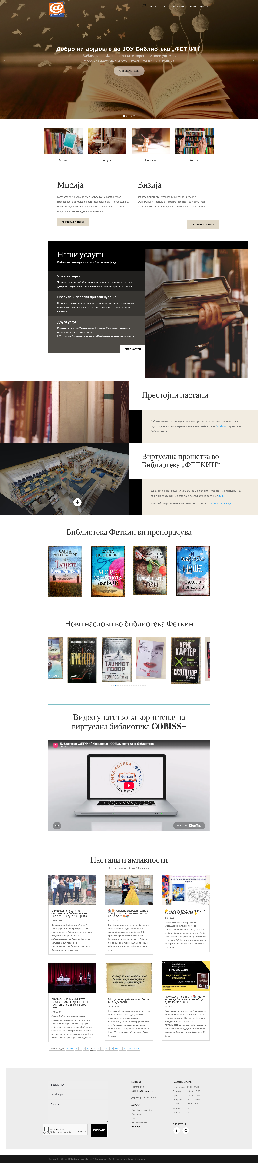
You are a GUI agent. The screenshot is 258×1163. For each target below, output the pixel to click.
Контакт (205, 6)
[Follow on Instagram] (185, 1130)
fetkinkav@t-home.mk (142, 1091)
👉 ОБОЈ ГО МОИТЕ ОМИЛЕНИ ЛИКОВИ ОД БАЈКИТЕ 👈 (185, 912)
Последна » (133, 1048)
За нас (153, 6)
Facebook (221, 426)
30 (111, 1048)
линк (221, 495)
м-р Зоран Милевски (134, 1158)
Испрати (99, 1130)
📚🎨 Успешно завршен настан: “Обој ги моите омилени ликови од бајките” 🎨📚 (128, 913)
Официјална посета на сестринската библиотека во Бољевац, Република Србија (69, 913)
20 (107, 1048)
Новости (178, 6)
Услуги (165, 6)
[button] (4, 59)
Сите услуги (133, 349)
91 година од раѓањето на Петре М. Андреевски (128, 1000)
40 (116, 1048)
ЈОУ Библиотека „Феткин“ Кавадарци (86, 1158)
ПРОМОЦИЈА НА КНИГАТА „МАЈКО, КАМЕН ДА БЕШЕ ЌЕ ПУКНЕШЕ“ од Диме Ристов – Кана (70, 1003)
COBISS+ (192, 6)
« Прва (70, 1048)
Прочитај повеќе (73, 222)
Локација (135, 1126)
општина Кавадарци (219, 503)
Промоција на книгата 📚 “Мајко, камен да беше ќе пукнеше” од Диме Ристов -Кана (185, 999)
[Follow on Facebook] (176, 1130)
